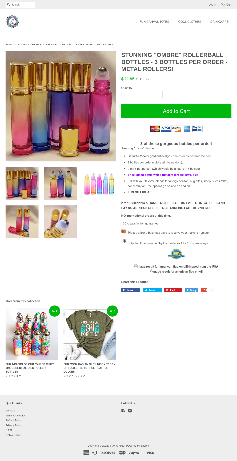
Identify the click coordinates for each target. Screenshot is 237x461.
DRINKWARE (219, 21)
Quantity (126, 88)
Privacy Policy (14, 425)
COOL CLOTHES (190, 21)
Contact (10, 410)
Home (9, 44)
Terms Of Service (16, 415)
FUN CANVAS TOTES (154, 21)
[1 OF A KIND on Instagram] (130, 411)
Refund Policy (14, 420)
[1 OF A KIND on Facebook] (123, 411)
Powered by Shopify (137, 445)
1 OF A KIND (117, 445)
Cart (228, 4)
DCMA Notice (13, 435)
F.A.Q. (9, 430)
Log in (212, 4)
